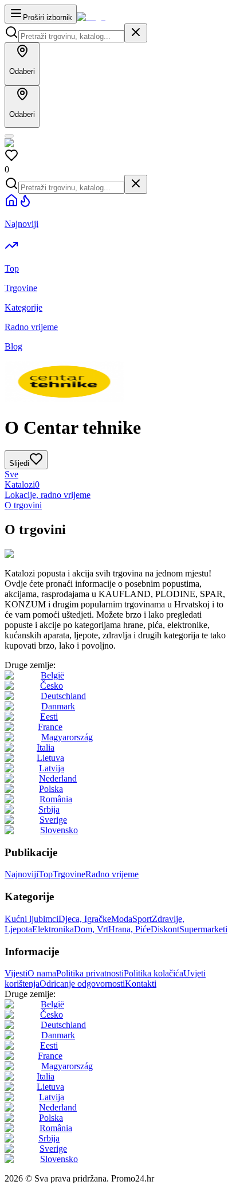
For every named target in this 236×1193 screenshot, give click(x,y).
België (52, 675)
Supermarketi (203, 929)
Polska (51, 789)
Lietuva (50, 758)
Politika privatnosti (90, 973)
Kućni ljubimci (31, 919)
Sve (11, 474)
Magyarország (67, 737)
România (56, 799)
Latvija (51, 768)
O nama (41, 973)
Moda (121, 919)
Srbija (49, 809)
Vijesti (16, 973)
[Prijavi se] (9, 136)
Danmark (58, 706)
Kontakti (140, 983)
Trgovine (69, 874)
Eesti (49, 716)
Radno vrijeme (112, 874)
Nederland (58, 778)
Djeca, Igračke (84, 919)
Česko (51, 685)
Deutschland (63, 696)
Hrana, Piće (129, 929)
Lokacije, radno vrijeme (48, 495)
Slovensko (59, 830)
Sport (142, 919)
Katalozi (22, 484)
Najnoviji (21, 874)
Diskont (165, 929)
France (50, 727)
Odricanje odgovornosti (82, 983)
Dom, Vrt (91, 929)
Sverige (53, 820)
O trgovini (23, 505)
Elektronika (53, 929)
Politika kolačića (153, 973)
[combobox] (71, 36)
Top (45, 874)
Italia (45, 747)
